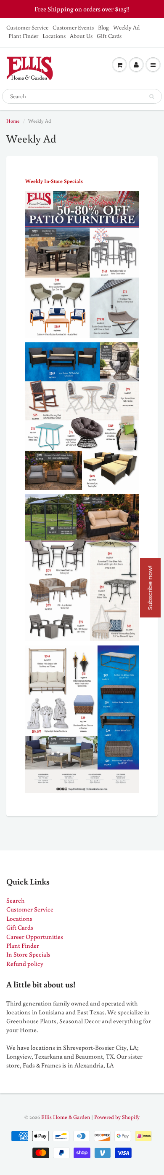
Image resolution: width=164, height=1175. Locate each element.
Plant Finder (23, 36)
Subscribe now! (150, 587)
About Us (81, 36)
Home (12, 121)
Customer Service (27, 27)
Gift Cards (109, 36)
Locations (54, 36)
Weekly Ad (126, 27)
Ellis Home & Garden (65, 1117)
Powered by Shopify (117, 1117)
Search (15, 900)
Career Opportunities (34, 937)
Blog (103, 27)
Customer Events (73, 27)
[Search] (151, 96)
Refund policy (24, 964)
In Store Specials (28, 954)
